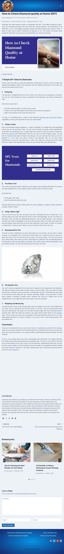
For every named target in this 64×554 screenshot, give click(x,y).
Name (5, 520)
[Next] (59, 460)
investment (15, 349)
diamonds (11, 134)
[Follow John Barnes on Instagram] (9, 418)
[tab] (28, 479)
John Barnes (9, 471)
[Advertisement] (32, 371)
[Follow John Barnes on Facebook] (3, 418)
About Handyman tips (50, 533)
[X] (54, 540)
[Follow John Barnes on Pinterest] (15, 418)
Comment (6, 499)
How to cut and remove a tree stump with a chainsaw (48, 426)
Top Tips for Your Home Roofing (12, 425)
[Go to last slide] (4, 460)
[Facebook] (51, 540)
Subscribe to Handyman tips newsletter (19, 533)
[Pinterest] (57, 540)
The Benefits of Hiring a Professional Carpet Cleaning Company (47, 468)
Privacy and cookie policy (48, 535)
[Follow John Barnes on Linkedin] (12, 418)
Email (36, 520)
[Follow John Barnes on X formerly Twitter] (6, 418)
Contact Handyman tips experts (18, 535)
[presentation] (16, 452)
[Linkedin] (60, 540)
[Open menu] (60, 6)
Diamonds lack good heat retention (50, 117)
